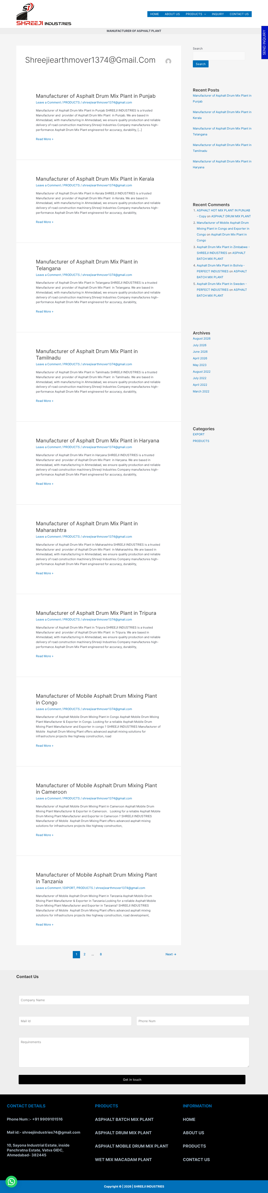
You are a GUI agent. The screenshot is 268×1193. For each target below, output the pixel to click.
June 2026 (200, 351)
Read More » (44, 139)
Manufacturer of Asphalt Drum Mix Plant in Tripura (96, 613)
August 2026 (202, 338)
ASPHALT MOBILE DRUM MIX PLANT (131, 1146)
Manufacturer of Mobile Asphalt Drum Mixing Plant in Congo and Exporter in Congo (223, 228)
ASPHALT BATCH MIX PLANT (124, 1119)
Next (171, 954)
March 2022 (201, 391)
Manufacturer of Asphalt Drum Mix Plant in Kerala (95, 179)
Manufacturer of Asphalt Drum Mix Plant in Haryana (97, 441)
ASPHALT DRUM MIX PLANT (231, 216)
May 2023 (200, 365)
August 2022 (202, 371)
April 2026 (200, 358)
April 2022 (200, 385)
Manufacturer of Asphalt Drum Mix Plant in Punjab (96, 96)
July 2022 (199, 378)
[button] (204, 14)
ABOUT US (172, 14)
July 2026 (199, 345)
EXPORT (69, 888)
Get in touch (132, 1080)
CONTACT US (239, 14)
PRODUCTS (194, 14)
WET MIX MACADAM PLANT (123, 1159)
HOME (154, 14)
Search (198, 48)
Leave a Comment (48, 102)
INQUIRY (218, 14)
